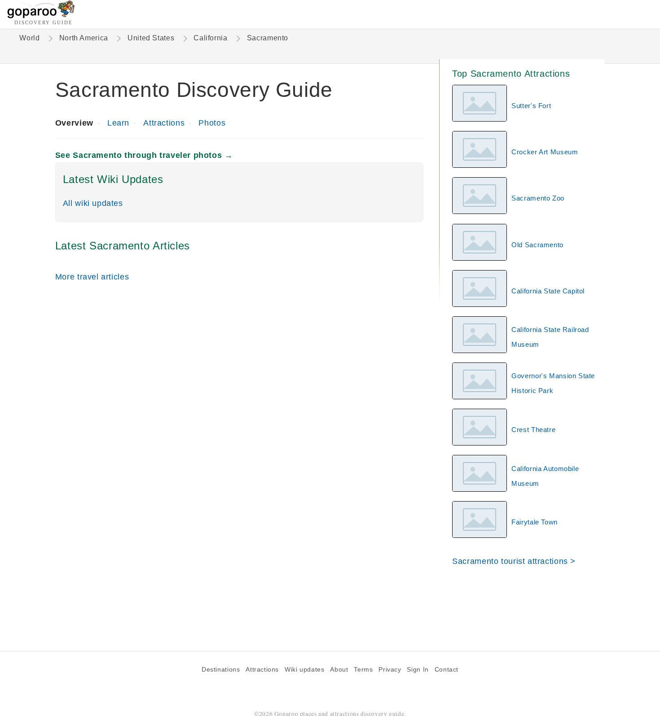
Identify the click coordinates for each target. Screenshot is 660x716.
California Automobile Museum (545, 476)
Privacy (389, 669)
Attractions (164, 122)
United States (151, 38)
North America (83, 38)
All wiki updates (93, 203)
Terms (363, 669)
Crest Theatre (533, 429)
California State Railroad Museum (550, 337)
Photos (211, 122)
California (210, 38)
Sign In (417, 669)
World (29, 38)
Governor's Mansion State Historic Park (553, 383)
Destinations (221, 669)
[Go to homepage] (41, 16)
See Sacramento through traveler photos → (144, 155)
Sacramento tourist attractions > (514, 561)
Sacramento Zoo (537, 198)
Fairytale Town (534, 522)
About (339, 669)
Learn (118, 122)
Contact (446, 669)
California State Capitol (548, 291)
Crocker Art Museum (544, 152)
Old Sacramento (537, 245)
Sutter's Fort (531, 105)
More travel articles (92, 276)
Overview (74, 122)
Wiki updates (304, 669)
